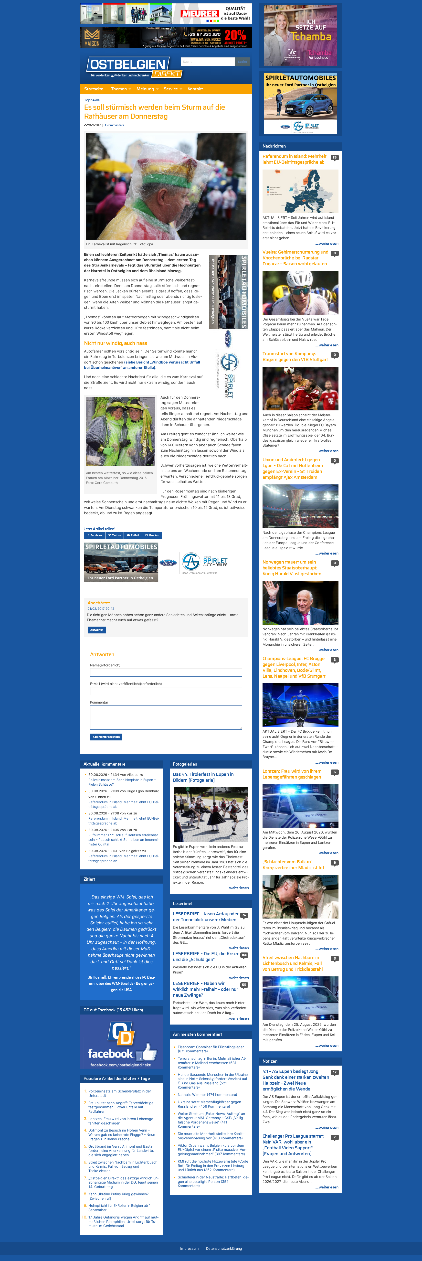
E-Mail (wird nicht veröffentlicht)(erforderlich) (126, 684)
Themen (119, 89)
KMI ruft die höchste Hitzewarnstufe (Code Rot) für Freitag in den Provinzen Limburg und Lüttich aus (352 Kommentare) (213, 1165)
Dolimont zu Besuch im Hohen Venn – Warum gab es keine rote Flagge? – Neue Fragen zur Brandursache (121, 1134)
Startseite (93, 89)
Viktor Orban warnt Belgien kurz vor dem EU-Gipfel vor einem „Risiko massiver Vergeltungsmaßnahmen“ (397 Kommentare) (212, 1149)
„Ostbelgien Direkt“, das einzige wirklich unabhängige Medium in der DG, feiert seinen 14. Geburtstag (123, 1182)
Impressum (189, 1248)
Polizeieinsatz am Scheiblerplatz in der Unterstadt (119, 1093)
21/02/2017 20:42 (101, 608)
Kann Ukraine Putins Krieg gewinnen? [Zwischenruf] (118, 1196)
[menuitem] (93, 89)
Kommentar (99, 702)
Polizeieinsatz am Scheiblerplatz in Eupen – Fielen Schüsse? (122, 782)
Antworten (96, 630)
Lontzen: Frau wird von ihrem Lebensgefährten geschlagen (121, 1121)
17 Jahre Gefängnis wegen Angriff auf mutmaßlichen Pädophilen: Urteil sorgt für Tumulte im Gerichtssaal (123, 1221)
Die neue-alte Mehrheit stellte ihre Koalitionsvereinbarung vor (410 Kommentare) (211, 1136)
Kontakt (195, 89)
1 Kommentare (114, 125)
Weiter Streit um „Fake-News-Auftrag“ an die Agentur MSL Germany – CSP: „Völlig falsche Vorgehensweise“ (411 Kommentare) (211, 1120)
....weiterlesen (237, 888)
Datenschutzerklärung (224, 1248)
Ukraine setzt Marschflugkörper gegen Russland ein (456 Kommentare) (209, 1104)
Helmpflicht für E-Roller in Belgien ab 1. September (119, 1207)
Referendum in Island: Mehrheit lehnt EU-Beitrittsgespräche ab (123, 804)
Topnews (92, 100)
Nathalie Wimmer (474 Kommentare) (207, 1094)
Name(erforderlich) (105, 665)
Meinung (145, 89)
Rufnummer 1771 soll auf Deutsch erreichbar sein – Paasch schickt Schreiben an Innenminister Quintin (123, 839)
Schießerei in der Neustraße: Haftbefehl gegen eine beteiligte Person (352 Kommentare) (213, 1181)
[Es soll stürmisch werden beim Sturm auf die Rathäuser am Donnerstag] (166, 185)
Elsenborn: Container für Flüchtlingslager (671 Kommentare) (211, 1049)
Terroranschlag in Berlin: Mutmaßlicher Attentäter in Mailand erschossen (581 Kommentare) (212, 1062)
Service (171, 89)
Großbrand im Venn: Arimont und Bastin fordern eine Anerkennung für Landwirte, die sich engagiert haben (121, 1150)
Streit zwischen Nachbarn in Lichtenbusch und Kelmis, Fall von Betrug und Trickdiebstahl (123, 1166)
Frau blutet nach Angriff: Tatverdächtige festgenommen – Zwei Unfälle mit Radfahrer (120, 1107)
